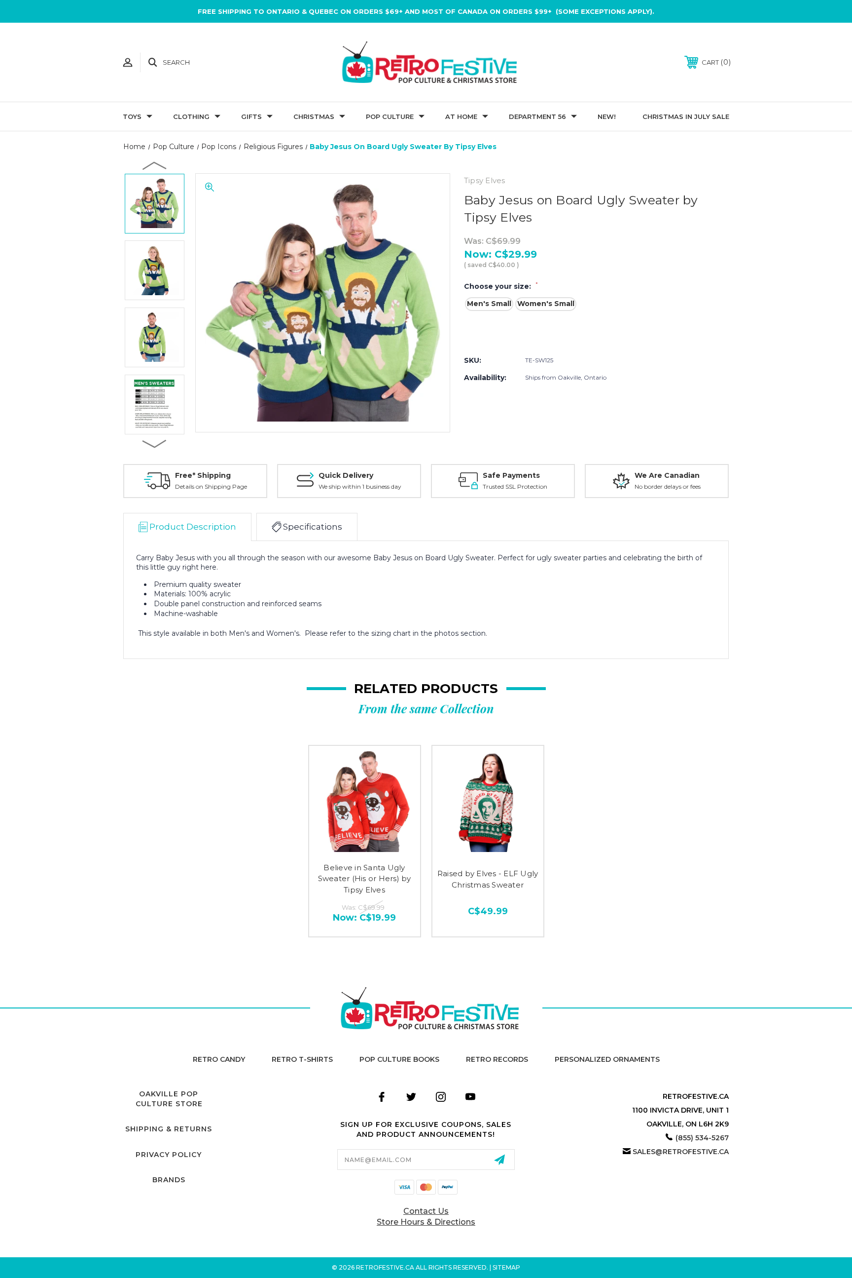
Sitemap (506, 1267)
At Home (461, 116)
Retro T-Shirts (302, 1059)
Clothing (191, 116)
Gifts (251, 116)
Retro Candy (219, 1059)
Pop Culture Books (399, 1059)
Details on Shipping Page (211, 486)
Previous (154, 165)
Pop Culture (390, 116)
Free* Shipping (203, 475)
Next (154, 443)
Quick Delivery (346, 475)
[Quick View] (364, 848)
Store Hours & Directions (426, 1222)
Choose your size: (501, 286)
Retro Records (497, 1059)
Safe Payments (511, 475)
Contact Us (426, 1211)
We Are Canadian (667, 475)
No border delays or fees (668, 486)
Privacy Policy (169, 1154)
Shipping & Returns (168, 1128)
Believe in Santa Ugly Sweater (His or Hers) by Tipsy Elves (364, 878)
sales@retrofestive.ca (681, 1151)
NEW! (607, 116)
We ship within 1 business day (360, 486)
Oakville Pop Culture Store (169, 1098)
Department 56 (537, 116)
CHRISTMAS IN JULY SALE (685, 116)
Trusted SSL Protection (515, 486)
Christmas (313, 116)
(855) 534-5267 (702, 1137)
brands (168, 1179)
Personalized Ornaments (607, 1059)
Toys (132, 116)
